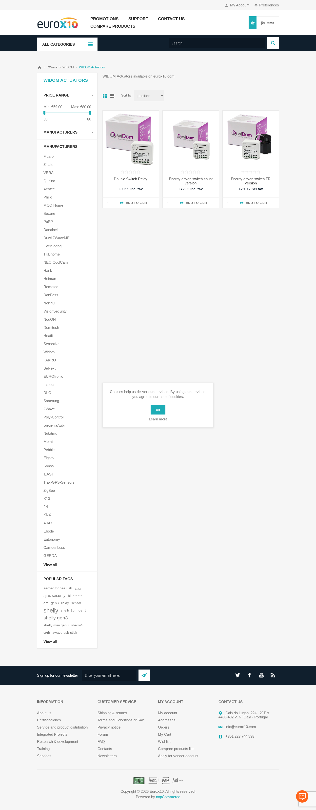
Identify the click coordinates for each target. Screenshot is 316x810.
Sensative (51, 344)
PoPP (48, 221)
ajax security (54, 595)
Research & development (57, 741)
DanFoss (50, 295)
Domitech (51, 327)
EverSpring (52, 246)
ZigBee (49, 490)
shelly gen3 (55, 617)
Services (44, 756)
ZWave (49, 409)
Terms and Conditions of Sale (121, 720)
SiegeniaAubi (53, 425)
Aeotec (49, 189)
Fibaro (48, 156)
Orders (163, 727)
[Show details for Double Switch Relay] (131, 139)
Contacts (105, 749)
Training (43, 749)
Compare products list (176, 749)
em (45, 603)
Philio (47, 197)
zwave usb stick (65, 632)
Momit (48, 441)
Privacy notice (109, 727)
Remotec (50, 287)
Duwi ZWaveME (56, 238)
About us (44, 713)
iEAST (48, 474)
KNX (47, 515)
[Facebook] (249, 675)
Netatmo (50, 433)
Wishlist (164, 741)
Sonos (48, 466)
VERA (48, 173)
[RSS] (273, 675)
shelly (50, 610)
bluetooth (75, 596)
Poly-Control (53, 417)
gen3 (55, 603)
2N (45, 507)
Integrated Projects (52, 734)
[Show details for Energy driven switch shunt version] (191, 139)
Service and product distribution (62, 727)
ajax (78, 588)
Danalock (51, 230)
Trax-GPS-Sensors (59, 482)
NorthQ (49, 303)
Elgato (48, 458)
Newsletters (107, 756)
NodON (49, 319)
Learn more (158, 419)
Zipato (48, 164)
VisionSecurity (55, 311)
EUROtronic (53, 376)
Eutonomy (51, 539)
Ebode (48, 531)
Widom (49, 352)
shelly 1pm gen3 (73, 610)
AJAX (48, 523)
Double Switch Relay (130, 179)
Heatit (48, 336)
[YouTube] (261, 675)
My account (167, 713)
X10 (46, 498)
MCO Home (53, 205)
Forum (103, 734)
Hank (47, 270)
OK (158, 410)
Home (39, 67)
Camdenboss (54, 547)
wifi (46, 632)
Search (273, 43)
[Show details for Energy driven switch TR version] (251, 139)
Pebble (49, 450)
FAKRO (49, 360)
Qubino (49, 181)
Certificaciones (49, 720)
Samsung (51, 401)
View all (50, 565)
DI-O (47, 393)
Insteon (49, 384)
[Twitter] (237, 675)
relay (65, 603)
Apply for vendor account (178, 756)
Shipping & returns (112, 713)
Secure (49, 213)
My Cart (164, 734)
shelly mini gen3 (56, 625)
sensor (76, 603)
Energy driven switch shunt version (191, 181)
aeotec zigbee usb (57, 588)
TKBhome (51, 254)
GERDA (50, 555)
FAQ (101, 741)
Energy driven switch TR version (251, 181)
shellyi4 (77, 625)
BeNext (49, 368)
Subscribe (144, 675)
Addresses (167, 720)
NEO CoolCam (55, 262)
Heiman (49, 279)
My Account (239, 5)
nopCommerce (168, 797)
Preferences (269, 5)
